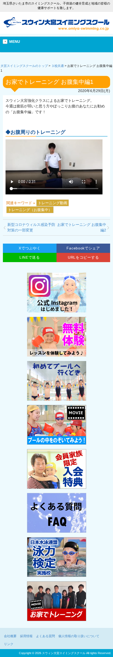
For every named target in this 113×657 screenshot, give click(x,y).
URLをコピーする (83, 257)
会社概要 (10, 636)
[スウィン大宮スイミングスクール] (56, 29)
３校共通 (57, 66)
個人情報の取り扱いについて (78, 636)
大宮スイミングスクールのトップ (24, 66)
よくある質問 (45, 636)
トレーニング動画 (52, 203)
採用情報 (26, 636)
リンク (8, 644)
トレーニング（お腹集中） (30, 210)
